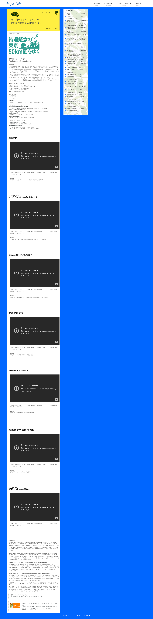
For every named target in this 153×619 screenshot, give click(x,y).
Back (145, 5)
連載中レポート (109, 4)
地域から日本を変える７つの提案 (75, 69)
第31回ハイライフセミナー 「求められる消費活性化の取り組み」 (76, 17)
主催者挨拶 (11, 100)
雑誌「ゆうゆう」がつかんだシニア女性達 (76, 87)
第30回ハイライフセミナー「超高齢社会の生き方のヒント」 (76, 21)
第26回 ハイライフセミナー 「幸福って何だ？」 (76, 35)
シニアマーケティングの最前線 (74, 83)
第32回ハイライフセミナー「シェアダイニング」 (76, 14)
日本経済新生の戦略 (71, 106)
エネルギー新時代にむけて (73, 99)
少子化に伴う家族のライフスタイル (75, 108)
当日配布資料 (12, 96)
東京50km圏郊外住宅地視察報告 (17, 109)
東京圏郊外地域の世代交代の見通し (17, 122)
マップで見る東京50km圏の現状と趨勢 (18, 106)
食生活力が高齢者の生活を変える (75, 67)
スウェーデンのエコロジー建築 (74, 89)
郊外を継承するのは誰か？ (15, 116)
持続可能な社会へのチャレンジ (74, 94)
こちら (32, 609)
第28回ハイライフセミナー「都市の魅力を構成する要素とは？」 (76, 28)
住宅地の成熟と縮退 (13, 113)
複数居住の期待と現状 (72, 110)
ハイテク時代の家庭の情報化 (74, 103)
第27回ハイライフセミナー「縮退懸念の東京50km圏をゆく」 (76, 32)
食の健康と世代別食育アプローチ (75, 72)
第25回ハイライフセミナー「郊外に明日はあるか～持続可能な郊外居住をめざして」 (76, 40)
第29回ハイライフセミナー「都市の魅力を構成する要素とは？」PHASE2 (76, 24)
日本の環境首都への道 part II (74, 76)
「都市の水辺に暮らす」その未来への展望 (76, 64)
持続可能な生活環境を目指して (74, 92)
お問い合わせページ (15, 596)
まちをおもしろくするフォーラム (75, 61)
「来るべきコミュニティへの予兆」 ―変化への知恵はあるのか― (77, 55)
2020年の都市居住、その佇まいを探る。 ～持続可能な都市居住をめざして (77, 58)
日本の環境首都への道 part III (74, 74)
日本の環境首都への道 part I (73, 79)
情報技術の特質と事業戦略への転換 (75, 101)
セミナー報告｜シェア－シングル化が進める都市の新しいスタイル (76, 51)
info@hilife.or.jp (27, 596)
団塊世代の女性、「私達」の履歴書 (75, 96)
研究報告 (97, 4)
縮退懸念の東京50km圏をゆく (16, 125)
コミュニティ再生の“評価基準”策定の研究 (76, 44)
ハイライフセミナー (124, 4)
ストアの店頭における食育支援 (74, 81)
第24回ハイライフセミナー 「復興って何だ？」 (76, 47)
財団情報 (138, 4)
